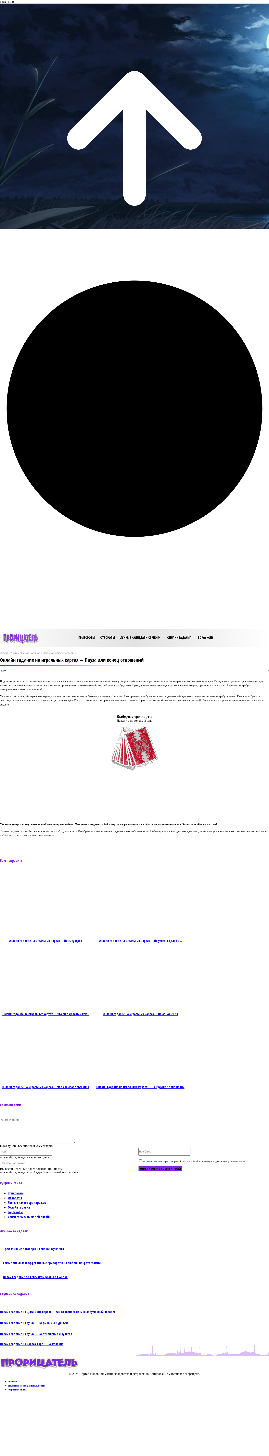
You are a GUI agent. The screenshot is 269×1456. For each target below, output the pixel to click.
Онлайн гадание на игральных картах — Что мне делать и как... (45, 1014)
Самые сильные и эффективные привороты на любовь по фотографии (52, 1263)
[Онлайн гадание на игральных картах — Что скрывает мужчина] (45, 1051)
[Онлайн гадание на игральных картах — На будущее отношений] (140, 1051)
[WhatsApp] (86, 844)
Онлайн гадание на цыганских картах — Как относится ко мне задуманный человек (58, 1312)
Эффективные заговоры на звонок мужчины (33, 1249)
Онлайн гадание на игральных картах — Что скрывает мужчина (45, 1087)
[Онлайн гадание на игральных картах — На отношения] (140, 978)
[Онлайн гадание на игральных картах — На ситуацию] (45, 905)
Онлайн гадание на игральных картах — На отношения (140, 1014)
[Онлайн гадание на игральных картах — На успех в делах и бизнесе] (140, 905)
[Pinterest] (72, 844)
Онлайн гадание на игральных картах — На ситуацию (45, 941)
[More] (101, 844)
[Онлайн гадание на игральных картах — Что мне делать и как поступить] (45, 978)
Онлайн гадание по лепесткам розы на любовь (35, 1277)
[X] (58, 844)
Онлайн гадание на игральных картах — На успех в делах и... (140, 941)
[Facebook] (43, 844)
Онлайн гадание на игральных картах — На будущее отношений (140, 1087)
